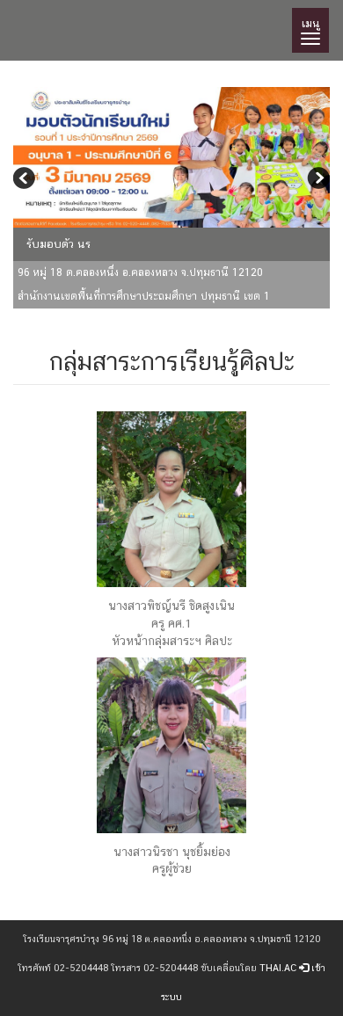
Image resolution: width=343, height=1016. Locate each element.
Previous (26, 180)
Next (316, 180)
